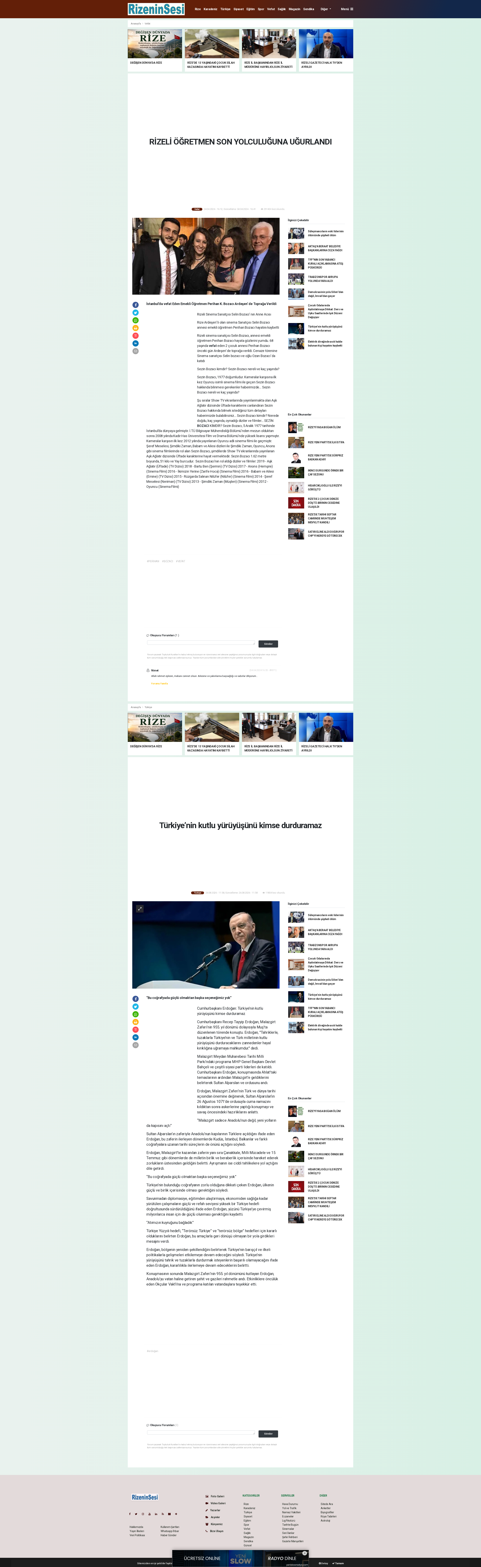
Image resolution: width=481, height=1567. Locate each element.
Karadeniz (210, 9)
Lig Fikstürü (288, 1520)
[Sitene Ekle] (177, 1514)
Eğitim (251, 9)
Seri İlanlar (288, 1532)
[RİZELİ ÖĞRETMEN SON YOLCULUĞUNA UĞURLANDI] (206, 255)
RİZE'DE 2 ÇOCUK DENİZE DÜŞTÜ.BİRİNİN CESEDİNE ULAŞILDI (324, 502)
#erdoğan (152, 1351)
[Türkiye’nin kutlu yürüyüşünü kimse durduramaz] (206, 944)
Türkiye (225, 9)
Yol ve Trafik (289, 1508)
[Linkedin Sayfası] (157, 1514)
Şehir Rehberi (290, 1537)
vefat (213, 346)
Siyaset (239, 9)
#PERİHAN (153, 561)
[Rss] (164, 1514)
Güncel (248, 1545)
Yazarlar (215, 1510)
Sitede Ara (327, 1504)
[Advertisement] (111, 76)
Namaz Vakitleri (291, 1512)
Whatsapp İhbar (170, 1531)
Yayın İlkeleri (137, 1531)
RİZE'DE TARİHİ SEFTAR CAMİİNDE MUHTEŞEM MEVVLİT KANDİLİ (322, 518)
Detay (324, 1563)
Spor (261, 9)
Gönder (268, 643)
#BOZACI (167, 561)
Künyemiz (216, 1524)
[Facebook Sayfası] (131, 1514)
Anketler (325, 1508)
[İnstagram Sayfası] (144, 1514)
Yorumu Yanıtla (159, 683)
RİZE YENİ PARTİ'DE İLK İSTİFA (326, 442)
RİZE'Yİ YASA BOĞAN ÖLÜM (324, 427)
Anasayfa (136, 23)
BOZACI (203, 426)
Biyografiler (327, 1512)
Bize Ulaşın (216, 1531)
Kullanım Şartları (170, 1526)
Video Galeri (217, 1503)
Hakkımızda (136, 1526)
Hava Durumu (290, 1504)
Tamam (339, 1563)
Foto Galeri (217, 1496)
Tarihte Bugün (290, 1524)
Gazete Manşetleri (292, 1541)
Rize (198, 9)
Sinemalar (288, 1528)
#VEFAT (180, 561)
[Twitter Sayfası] (137, 1514)
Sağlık (282, 9)
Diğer (325, 9)
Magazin (294, 9)
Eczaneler (288, 1516)
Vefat (271, 9)
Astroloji (325, 1520)
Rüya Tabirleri (328, 1516)
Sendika (308, 9)
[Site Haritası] (171, 1514)
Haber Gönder (169, 1535)
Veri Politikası (137, 1535)
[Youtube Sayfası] (151, 1514)
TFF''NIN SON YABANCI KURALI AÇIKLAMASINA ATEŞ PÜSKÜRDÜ (325, 263)
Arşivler (215, 1517)
